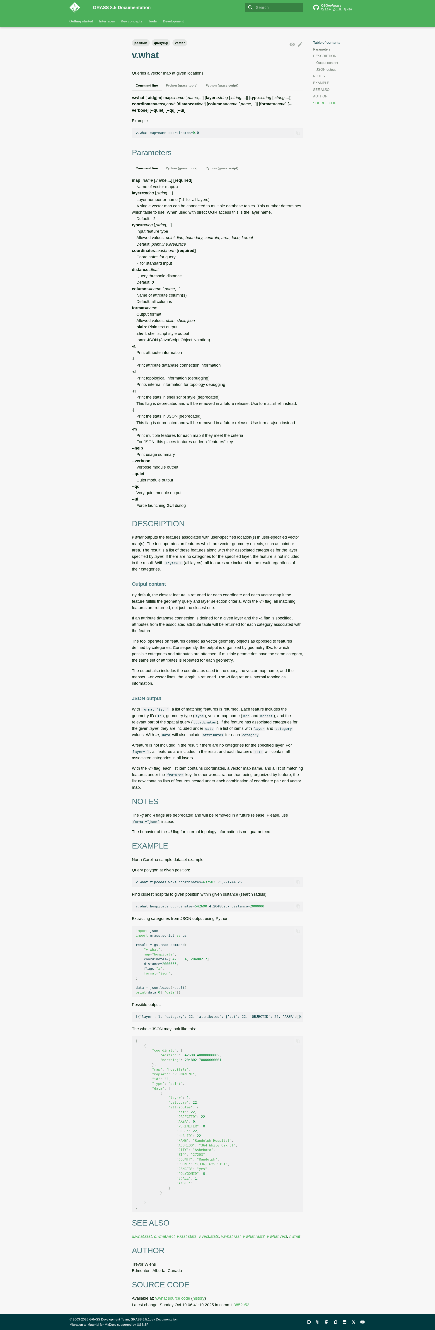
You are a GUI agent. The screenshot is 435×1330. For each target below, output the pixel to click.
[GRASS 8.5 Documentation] (77, 7)
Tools (152, 21)
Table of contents (326, 42)
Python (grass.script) (222, 85)
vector (180, 43)
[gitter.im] (318, 1322)
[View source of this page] (292, 44)
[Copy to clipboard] (298, 133)
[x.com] (354, 1322)
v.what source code (172, 1298)
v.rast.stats (186, 1236)
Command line (147, 85)
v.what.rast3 (254, 1236)
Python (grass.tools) (182, 85)
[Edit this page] (300, 44)
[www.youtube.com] (363, 1322)
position (140, 43)
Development (173, 21)
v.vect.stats (209, 1236)
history (199, 1298)
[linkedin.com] (344, 1322)
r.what (294, 1236)
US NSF (142, 1324)
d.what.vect (164, 1236)
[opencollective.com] (309, 1322)
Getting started (81, 21)
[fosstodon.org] (327, 1322)
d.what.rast (142, 1236)
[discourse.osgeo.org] (336, 1322)
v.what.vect (277, 1236)
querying (161, 43)
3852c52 (241, 1305)
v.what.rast (231, 1236)
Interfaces (107, 21)
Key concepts (131, 21)
